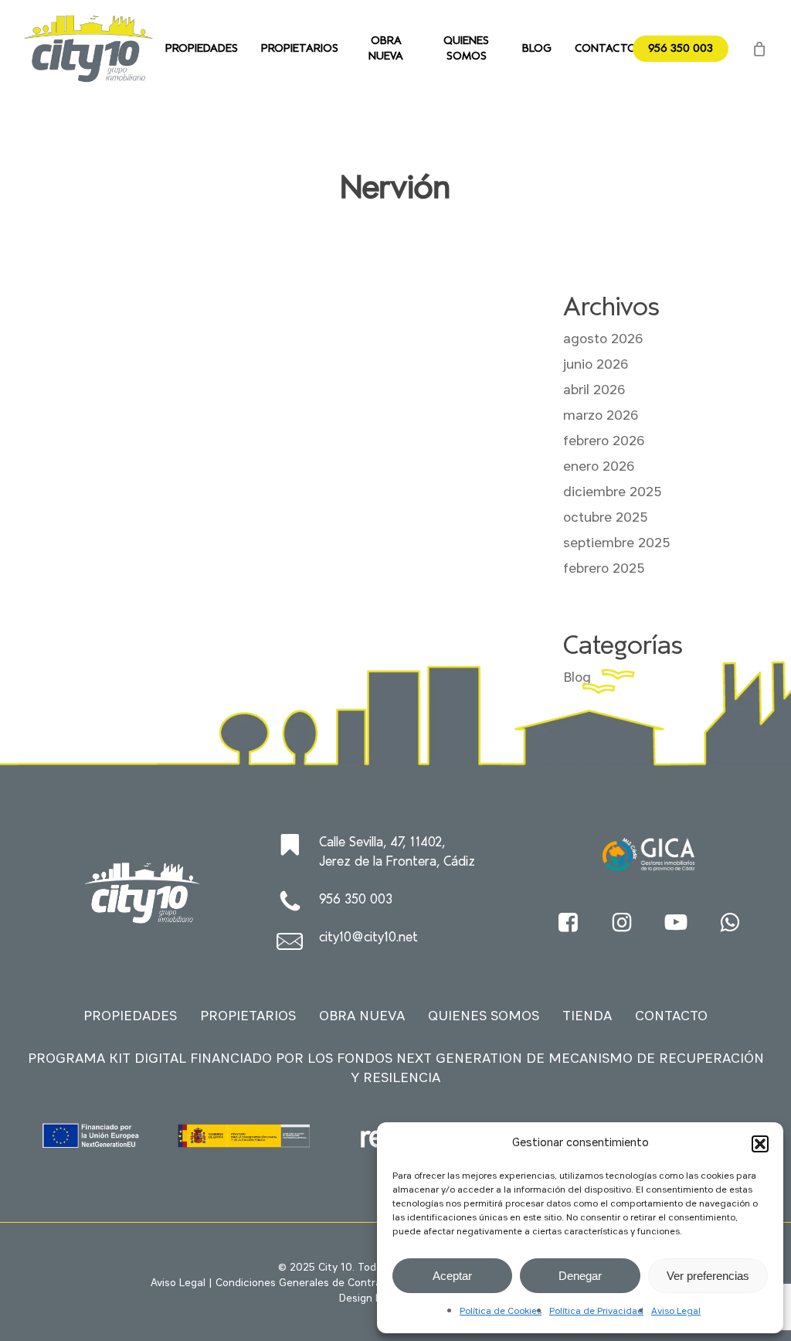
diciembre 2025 (612, 492)
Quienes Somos (483, 1016)
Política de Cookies (500, 1311)
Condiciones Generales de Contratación (314, 1283)
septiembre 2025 (616, 543)
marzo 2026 (600, 416)
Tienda (587, 1016)
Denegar (580, 1275)
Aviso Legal (676, 1311)
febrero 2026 (603, 441)
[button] (760, 1144)
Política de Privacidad (596, 1311)
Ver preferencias (708, 1275)
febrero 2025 (603, 569)
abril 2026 (594, 390)
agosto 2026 (603, 339)
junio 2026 (595, 365)
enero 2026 (598, 467)
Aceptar (452, 1275)
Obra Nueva (362, 1016)
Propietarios (248, 1016)
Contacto (671, 1016)
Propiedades (130, 1016)
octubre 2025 (605, 518)
